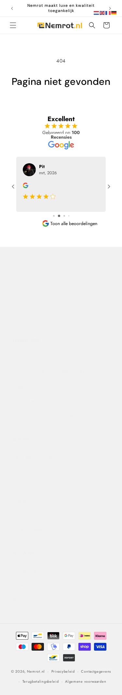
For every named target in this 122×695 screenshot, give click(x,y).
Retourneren (25, 471)
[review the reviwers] (25, 186)
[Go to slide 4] (68, 215)
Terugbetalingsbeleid (40, 681)
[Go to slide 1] (54, 216)
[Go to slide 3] (64, 216)
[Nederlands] (97, 12)
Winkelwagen (27, 570)
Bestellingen (25, 585)
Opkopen (22, 500)
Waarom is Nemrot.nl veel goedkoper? (54, 372)
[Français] (108, 12)
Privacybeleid (27, 401)
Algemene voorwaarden (38, 386)
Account (21, 600)
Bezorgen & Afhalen (34, 456)
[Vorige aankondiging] (12, 8)
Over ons (22, 357)
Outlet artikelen (29, 529)
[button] (13, 25)
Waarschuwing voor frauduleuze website (55, 416)
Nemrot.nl (36, 671)
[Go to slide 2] (59, 216)
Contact (23, 271)
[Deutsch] (114, 12)
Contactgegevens (96, 671)
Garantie (22, 486)
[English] (102, 12)
